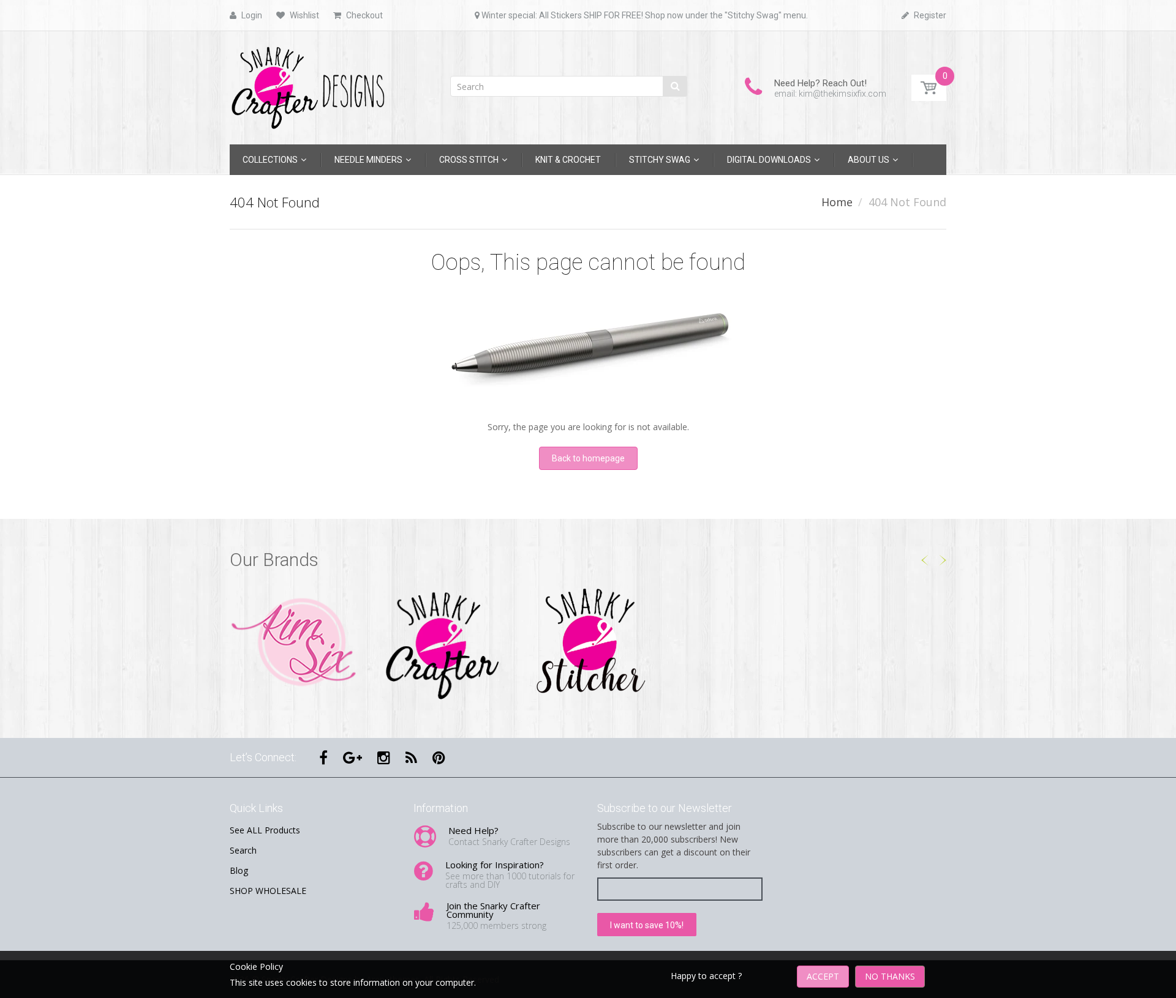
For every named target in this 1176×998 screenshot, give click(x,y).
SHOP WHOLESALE (268, 890)
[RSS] (411, 757)
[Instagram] (383, 757)
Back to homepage (588, 458)
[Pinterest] (439, 757)
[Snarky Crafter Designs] (312, 83)
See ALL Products (265, 830)
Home (837, 202)
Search (243, 850)
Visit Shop (294, 643)
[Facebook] (323, 757)
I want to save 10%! (647, 925)
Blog (239, 870)
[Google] (352, 757)
